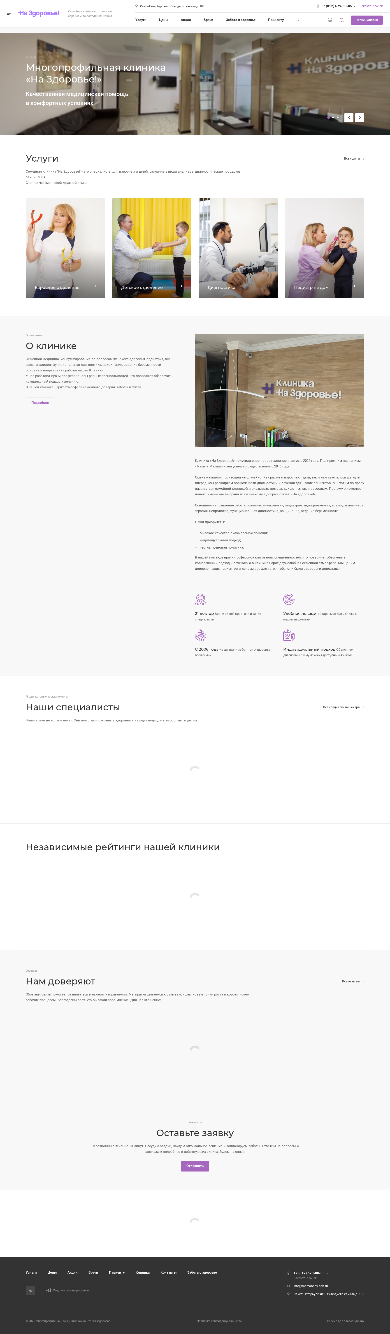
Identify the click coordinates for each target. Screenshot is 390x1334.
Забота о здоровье (202, 1272)
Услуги (31, 1272)
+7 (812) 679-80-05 (336, 6)
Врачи (93, 1272)
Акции (72, 1272)
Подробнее (40, 403)
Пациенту (117, 1272)
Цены (52, 1272)
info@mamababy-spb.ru (311, 1286)
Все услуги (352, 158)
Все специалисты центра (341, 707)
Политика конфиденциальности (219, 1321)
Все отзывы (351, 981)
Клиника (143, 1272)
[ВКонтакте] (30, 1290)
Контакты (168, 1272)
